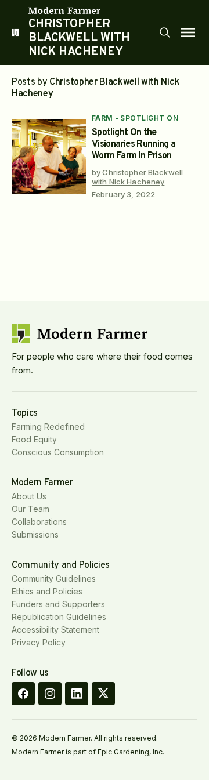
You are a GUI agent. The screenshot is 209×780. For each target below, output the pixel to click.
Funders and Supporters (58, 604)
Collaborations (39, 522)
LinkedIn (76, 693)
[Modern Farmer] (93, 10)
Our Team (30, 509)
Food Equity (34, 439)
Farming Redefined (48, 426)
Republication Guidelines (59, 617)
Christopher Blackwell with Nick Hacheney (137, 177)
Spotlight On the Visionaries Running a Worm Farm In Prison (134, 144)
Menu (188, 32)
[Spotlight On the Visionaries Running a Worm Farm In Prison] (49, 156)
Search (165, 32)
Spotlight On (149, 118)
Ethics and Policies (47, 591)
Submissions (35, 534)
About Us (29, 496)
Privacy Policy (39, 642)
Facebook (23, 693)
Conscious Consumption (58, 452)
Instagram (50, 693)
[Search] (165, 32)
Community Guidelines (54, 578)
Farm (102, 118)
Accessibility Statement (55, 629)
